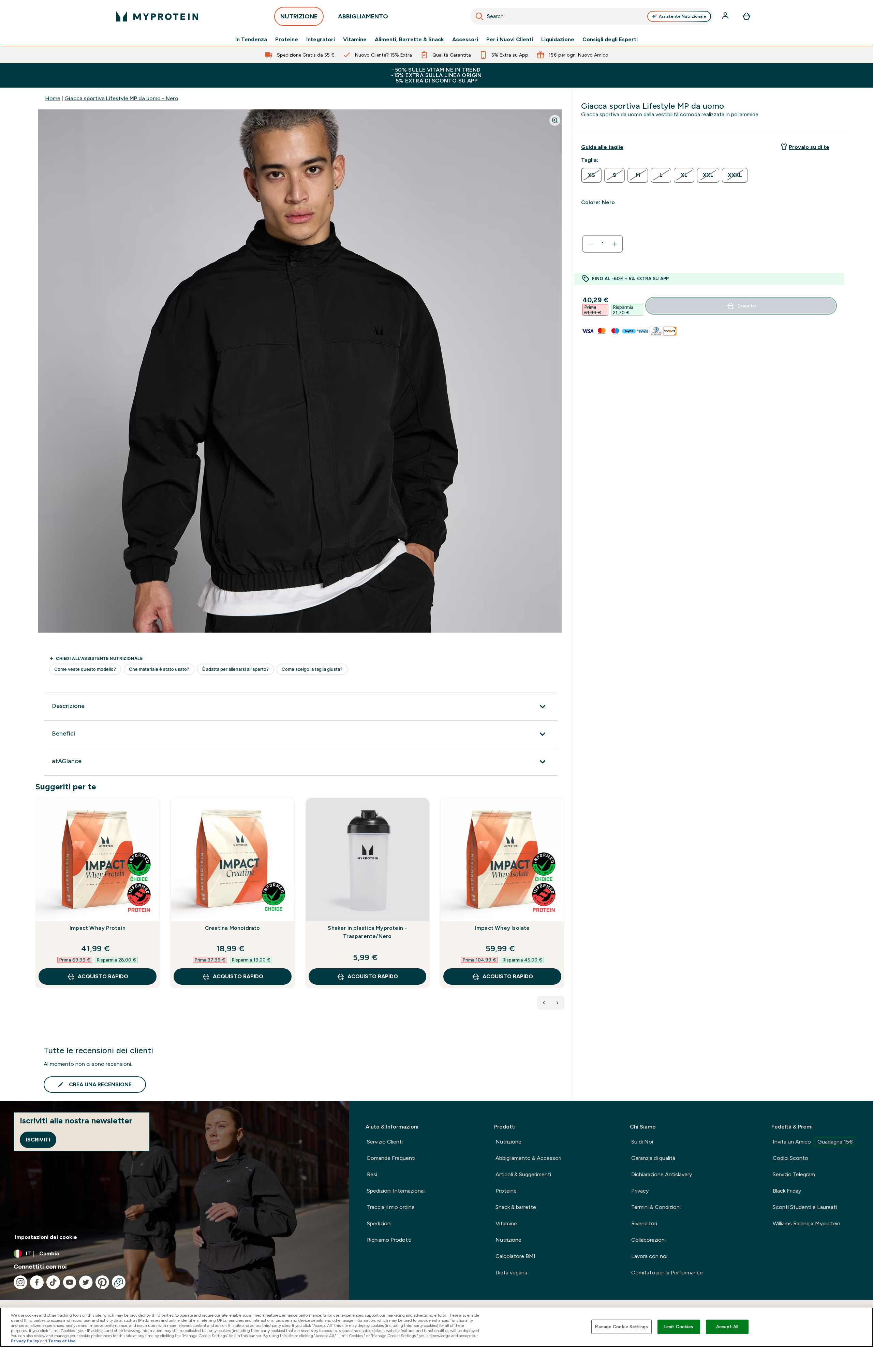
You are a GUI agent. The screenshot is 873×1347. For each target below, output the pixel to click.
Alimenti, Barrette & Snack (409, 39)
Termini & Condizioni (656, 1207)
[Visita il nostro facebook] (37, 1282)
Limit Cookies (679, 1326)
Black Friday (787, 1191)
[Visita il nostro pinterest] (102, 1282)
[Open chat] (118, 1282)
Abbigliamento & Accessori (528, 1158)
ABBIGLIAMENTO (363, 16)
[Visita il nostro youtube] (69, 1282)
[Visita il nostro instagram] (20, 1282)
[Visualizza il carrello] (746, 16)
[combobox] (592, 16)
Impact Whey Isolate (502, 928)
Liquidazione (557, 39)
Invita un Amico (813, 1142)
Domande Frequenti (391, 1158)
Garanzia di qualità (653, 1158)
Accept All (727, 1326)
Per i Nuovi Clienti (509, 39)
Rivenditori (644, 1223)
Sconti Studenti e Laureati (805, 1207)
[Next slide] (563, 907)
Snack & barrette (515, 1207)
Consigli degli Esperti (610, 39)
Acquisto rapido (103, 976)
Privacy (640, 1191)
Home (52, 98)
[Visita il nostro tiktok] (53, 1282)
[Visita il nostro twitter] (86, 1282)
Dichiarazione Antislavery (661, 1174)
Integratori (320, 39)
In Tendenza (251, 39)
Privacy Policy (25, 1340)
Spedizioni (379, 1223)
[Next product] (557, 1003)
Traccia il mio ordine (391, 1207)
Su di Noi (642, 1142)
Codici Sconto (790, 1158)
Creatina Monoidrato (232, 928)
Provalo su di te (809, 147)
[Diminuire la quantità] (590, 244)
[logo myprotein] (157, 16)
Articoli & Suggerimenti (523, 1174)
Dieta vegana (511, 1272)
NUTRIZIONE (298, 16)
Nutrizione (508, 1142)
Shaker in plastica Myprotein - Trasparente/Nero (367, 932)
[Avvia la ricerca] (479, 16)
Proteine (286, 39)
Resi (372, 1174)
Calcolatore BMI (515, 1256)
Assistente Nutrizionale (682, 16)
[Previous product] (544, 1003)
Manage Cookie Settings (621, 1326)
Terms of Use (62, 1340)
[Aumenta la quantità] (614, 244)
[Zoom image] (554, 120)
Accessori (465, 39)
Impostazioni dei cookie (46, 1237)
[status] (602, 244)
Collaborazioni (648, 1240)
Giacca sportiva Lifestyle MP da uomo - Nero (121, 98)
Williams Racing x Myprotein (806, 1223)
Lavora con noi (649, 1256)
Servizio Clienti (385, 1142)
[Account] (726, 16)
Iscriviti (38, 1139)
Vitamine (355, 39)
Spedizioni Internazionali (396, 1191)
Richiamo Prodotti (389, 1240)
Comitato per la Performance (667, 1272)
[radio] (591, 175)
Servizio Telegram (794, 1174)
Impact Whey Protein (97, 928)
